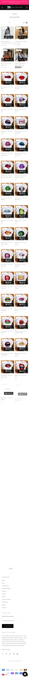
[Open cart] (27, 7)
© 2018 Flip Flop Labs (14, 661)
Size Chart (4, 607)
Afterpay (4, 605)
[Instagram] (10, 654)
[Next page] (18, 567)
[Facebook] (2, 654)
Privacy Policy (5, 602)
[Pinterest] (13, 654)
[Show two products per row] (26, 22)
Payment (4, 594)
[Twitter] (6, 654)
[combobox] (5, 674)
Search (3, 580)
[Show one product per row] (24, 22)
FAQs (3, 583)
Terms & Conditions (6, 599)
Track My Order (5, 586)
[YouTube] (17, 654)
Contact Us (4, 591)
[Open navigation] (2, 7)
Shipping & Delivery (6, 588)
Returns (3, 596)
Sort (10, 22)
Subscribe (7, 626)
